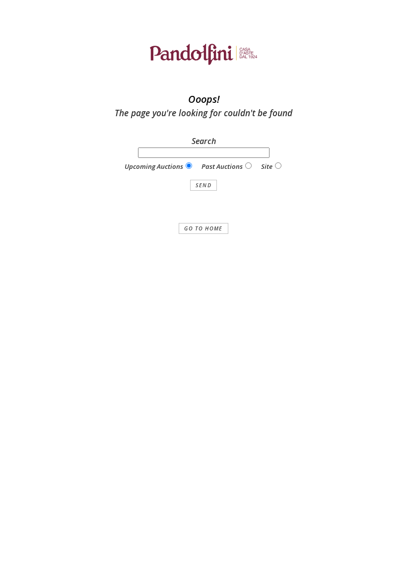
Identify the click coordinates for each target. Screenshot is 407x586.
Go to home (203, 228)
